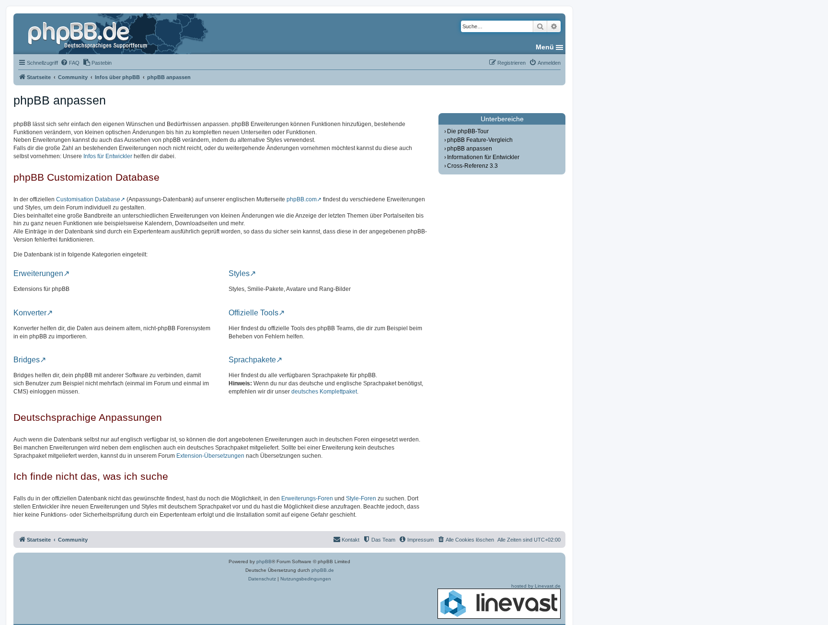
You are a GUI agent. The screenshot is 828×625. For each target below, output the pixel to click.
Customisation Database (88, 199)
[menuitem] (70, 63)
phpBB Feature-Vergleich (480, 140)
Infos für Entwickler (107, 156)
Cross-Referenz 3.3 (472, 165)
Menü (545, 47)
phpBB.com (302, 199)
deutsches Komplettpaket (324, 391)
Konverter (29, 313)
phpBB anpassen (469, 148)
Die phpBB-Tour (468, 131)
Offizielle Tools (253, 313)
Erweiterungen (38, 273)
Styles (239, 273)
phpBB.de (322, 570)
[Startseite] (88, 33)
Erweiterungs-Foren (307, 498)
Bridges (26, 360)
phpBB (264, 561)
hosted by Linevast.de (536, 586)
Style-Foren (361, 498)
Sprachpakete (252, 360)
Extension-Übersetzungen (210, 455)
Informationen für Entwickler (483, 157)
